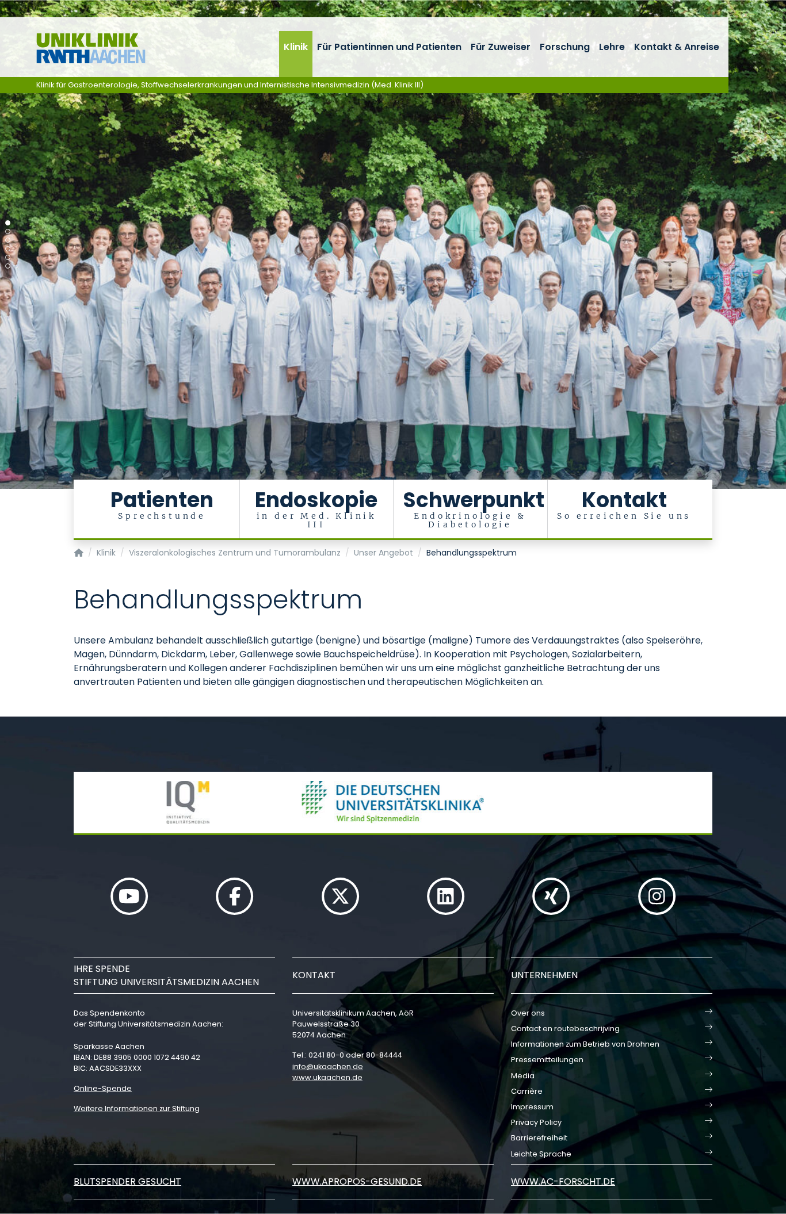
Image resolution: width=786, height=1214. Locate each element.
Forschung (565, 46)
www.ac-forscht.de (563, 1181)
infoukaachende (327, 1066)
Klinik (296, 46)
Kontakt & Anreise (676, 46)
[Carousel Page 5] (7, 257)
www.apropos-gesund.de (357, 1181)
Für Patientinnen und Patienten (389, 46)
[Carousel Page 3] (7, 240)
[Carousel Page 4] (7, 248)
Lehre (612, 46)
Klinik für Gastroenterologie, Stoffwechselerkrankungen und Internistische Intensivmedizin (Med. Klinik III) (229, 84)
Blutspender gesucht (127, 1181)
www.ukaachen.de (327, 1077)
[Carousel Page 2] (7, 231)
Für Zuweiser (501, 46)
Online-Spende (103, 1088)
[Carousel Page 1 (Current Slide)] (7, 222)
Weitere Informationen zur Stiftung (137, 1108)
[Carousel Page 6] (7, 266)
